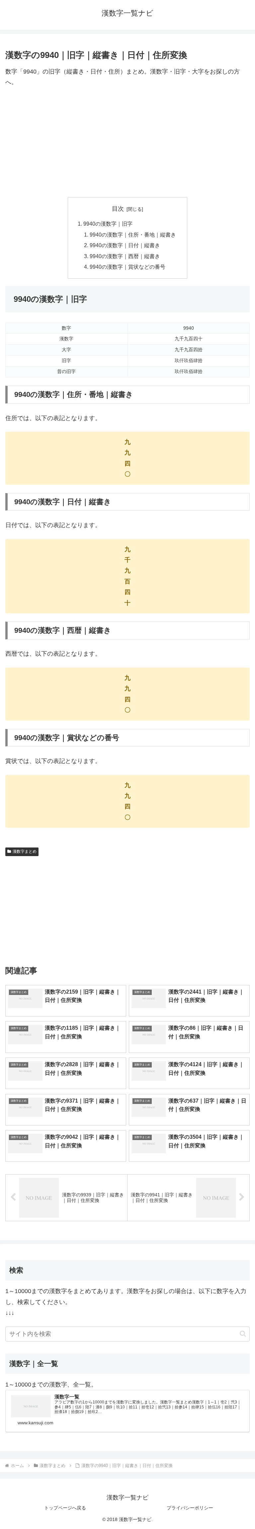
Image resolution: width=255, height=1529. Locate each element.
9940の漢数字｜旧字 (107, 224)
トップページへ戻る (65, 1507)
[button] (243, 1334)
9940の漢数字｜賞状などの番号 (127, 267)
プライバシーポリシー (190, 1507)
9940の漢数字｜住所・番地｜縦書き (133, 235)
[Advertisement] (127, 142)
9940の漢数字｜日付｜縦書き (125, 245)
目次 (118, 208)
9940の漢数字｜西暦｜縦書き (125, 256)
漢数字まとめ (25, 851)
